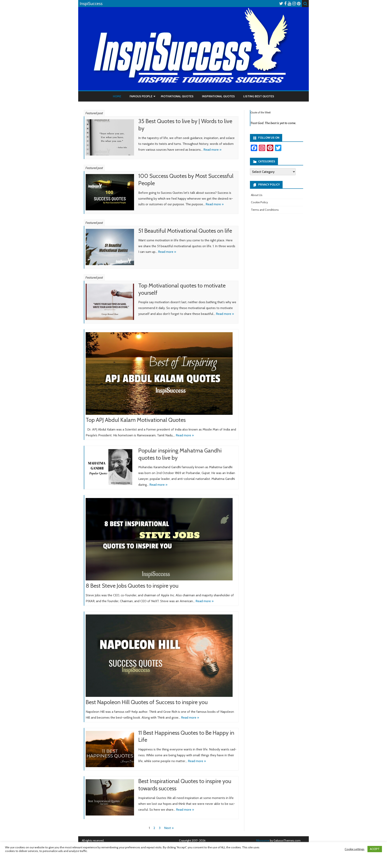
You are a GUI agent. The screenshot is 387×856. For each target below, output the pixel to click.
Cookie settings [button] (354, 849)
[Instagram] (294, 3)
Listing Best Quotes (258, 96)
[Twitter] (281, 3)
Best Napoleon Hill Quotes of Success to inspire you (147, 702)
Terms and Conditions (265, 210)
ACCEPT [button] (375, 849)
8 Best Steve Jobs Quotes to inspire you (132, 585)
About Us (256, 195)
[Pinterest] (299, 3)
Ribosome (262, 840)
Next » (169, 828)
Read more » (212, 149)
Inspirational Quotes (218, 96)
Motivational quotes (177, 96)
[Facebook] (285, 3)
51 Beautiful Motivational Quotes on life (185, 230)
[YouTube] (289, 3)
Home (117, 96)
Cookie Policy (259, 202)
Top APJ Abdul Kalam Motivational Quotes (136, 419)
